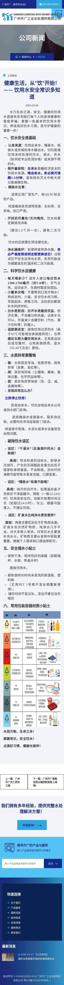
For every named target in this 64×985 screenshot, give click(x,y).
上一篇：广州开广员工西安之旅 (12, 782)
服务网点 (15, 927)
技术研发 (15, 917)
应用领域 (15, 922)
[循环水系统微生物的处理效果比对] (10, 957)
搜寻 (50, 863)
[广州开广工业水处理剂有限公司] (32, 16)
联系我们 (15, 932)
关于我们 (15, 902)
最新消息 (15, 912)
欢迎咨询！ (30, 825)
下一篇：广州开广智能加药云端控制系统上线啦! (45, 782)
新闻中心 (26, 56)
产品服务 (15, 907)
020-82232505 (50, 4)
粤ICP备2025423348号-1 (37, 980)
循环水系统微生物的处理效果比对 (36, 958)
